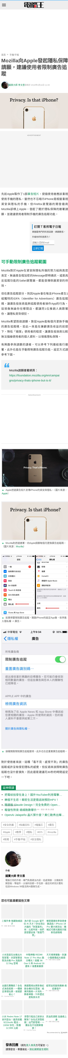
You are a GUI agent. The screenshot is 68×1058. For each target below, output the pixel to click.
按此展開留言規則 (38, 1049)
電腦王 (34, 5)
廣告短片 (33, 194)
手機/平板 (14, 55)
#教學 (18, 832)
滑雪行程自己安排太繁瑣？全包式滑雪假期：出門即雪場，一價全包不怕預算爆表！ (34, 1022)
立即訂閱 (38, 248)
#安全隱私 (36, 839)
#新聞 (6, 839)
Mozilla (19, 546)
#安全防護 (8, 825)
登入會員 (31, 1045)
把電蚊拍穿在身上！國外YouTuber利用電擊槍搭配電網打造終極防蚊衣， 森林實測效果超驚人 (33, 795)
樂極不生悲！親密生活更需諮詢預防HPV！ (32, 799)
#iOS (40, 832)
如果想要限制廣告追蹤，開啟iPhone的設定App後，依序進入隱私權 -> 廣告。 (34, 619)
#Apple (6, 832)
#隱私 (29, 832)
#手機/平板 (19, 839)
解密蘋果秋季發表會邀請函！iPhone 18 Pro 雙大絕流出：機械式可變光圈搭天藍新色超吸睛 (56, 927)
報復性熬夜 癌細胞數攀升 (21, 809)
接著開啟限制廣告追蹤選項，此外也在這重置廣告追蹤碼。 (34, 751)
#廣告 (51, 825)
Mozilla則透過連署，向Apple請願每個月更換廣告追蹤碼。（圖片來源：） (34, 545)
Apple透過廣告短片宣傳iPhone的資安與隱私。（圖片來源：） (34, 492)
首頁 (3, 55)
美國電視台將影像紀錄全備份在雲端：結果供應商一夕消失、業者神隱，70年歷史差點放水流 (34, 991)
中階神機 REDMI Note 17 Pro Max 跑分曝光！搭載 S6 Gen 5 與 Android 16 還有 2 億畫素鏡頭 (34, 960)
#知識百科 (24, 825)
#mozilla (52, 832)
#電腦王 (39, 825)
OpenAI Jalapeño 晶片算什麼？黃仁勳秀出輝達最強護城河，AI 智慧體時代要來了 (34, 815)
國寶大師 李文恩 (17, 85)
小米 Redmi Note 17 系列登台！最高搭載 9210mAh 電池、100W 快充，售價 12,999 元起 (12, 1022)
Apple (5, 493)
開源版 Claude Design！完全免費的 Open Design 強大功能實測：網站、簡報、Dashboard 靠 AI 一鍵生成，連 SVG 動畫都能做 (33, 805)
